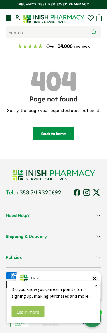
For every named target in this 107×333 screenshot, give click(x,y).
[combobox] (53, 32)
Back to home (53, 133)
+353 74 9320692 (33, 192)
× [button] (95, 286)
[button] (99, 18)
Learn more (28, 312)
